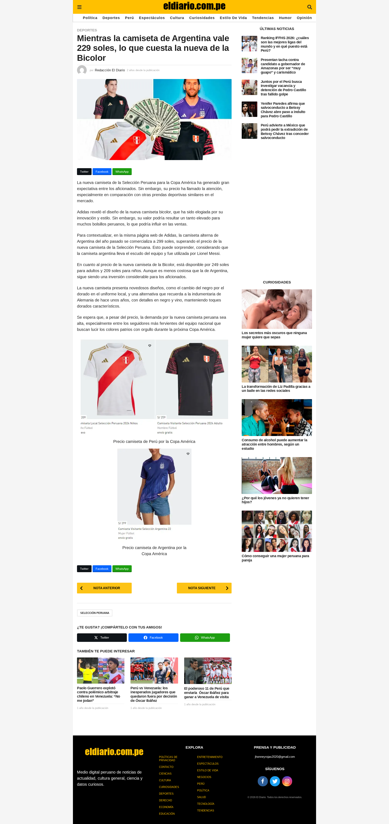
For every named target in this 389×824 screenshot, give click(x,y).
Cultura (177, 18)
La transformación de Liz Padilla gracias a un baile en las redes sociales (276, 389)
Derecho (165, 800)
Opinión (304, 18)
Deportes (111, 18)
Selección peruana (94, 613)
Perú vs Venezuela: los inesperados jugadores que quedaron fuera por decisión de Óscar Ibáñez (153, 694)
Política (90, 18)
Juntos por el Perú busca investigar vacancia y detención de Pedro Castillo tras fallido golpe (283, 88)
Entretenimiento (209, 757)
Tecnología (205, 803)
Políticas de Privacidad (168, 759)
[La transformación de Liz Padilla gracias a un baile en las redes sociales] (277, 364)
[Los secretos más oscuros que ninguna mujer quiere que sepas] (277, 309)
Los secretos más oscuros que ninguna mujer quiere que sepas (274, 335)
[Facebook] (263, 781)
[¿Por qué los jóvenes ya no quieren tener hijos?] (277, 475)
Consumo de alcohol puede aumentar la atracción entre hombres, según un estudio (274, 444)
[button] (79, 7)
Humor (285, 18)
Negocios (204, 777)
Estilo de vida (233, 18)
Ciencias (165, 773)
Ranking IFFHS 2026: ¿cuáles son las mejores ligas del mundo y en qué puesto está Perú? (285, 44)
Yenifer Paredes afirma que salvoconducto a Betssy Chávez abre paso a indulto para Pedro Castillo (283, 110)
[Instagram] (287, 781)
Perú (129, 18)
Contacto (166, 766)
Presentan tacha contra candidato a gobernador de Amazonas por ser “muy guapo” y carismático (283, 66)
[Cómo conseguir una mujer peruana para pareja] (277, 531)
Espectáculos (152, 18)
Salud (201, 797)
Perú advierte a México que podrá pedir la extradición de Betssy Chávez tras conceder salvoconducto (285, 131)
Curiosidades (202, 18)
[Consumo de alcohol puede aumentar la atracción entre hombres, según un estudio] (277, 417)
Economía (166, 807)
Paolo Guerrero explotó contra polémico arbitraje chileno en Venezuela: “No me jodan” (98, 694)
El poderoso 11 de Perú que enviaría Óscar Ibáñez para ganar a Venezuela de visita (206, 692)
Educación (167, 813)
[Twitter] (275, 781)
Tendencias (263, 18)
